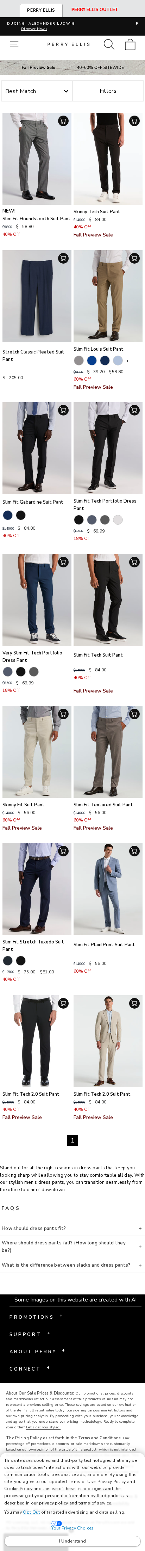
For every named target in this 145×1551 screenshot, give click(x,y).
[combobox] (37, 91)
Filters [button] (108, 91)
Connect (30, 1368)
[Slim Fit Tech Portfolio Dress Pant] (108, 448)
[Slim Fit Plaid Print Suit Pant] (108, 889)
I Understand (72, 1541)
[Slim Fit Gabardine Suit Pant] (36, 448)
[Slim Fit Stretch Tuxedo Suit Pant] (36, 889)
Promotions (36, 1317)
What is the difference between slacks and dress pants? (66, 1265)
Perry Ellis (41, 10)
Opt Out (31, 1512)
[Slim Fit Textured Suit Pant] (108, 752)
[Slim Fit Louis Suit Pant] (108, 296)
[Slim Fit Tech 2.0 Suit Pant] (36, 1041)
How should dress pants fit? (34, 1228)
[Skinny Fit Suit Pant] (36, 752)
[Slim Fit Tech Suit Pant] (108, 600)
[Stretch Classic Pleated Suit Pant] (36, 296)
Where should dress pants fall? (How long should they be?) (64, 1247)
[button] (15, 44)
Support (30, 1334)
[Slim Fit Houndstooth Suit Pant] (36, 159)
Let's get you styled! (43, 1427)
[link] (132, 44)
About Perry (37, 1351)
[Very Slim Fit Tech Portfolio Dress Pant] (36, 600)
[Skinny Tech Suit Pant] (108, 159)
